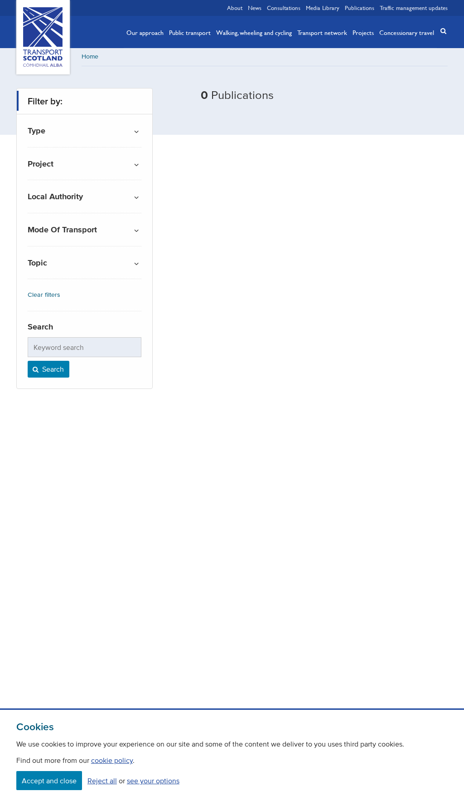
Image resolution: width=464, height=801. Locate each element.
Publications (359, 7)
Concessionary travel (406, 32)
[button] (440, 31)
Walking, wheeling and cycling (254, 32)
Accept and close (49, 780)
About (234, 7)
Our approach (145, 32)
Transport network (322, 32)
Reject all (102, 780)
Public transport (190, 32)
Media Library (322, 7)
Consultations (283, 7)
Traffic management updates (414, 7)
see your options (153, 780)
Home (90, 56)
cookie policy (112, 760)
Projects (363, 32)
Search (52, 369)
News (254, 7)
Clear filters (44, 294)
